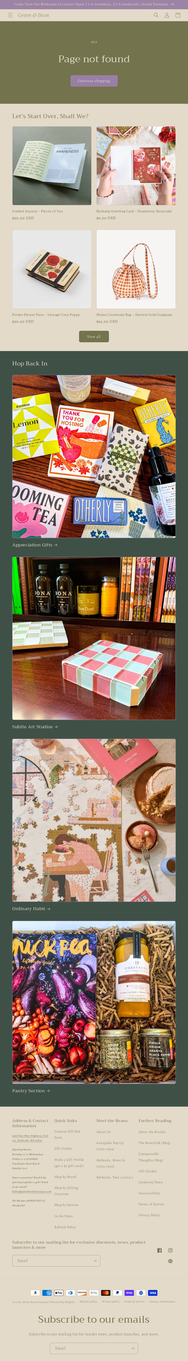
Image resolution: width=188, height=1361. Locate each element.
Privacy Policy (149, 1215)
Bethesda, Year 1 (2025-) (114, 1177)
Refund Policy (65, 1227)
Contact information (162, 1301)
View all (94, 336)
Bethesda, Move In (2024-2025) (110, 1163)
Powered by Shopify (62, 1302)
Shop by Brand (65, 1176)
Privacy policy (111, 1301)
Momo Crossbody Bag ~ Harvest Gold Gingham (134, 315)
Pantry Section (28, 1091)
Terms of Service (151, 1204)
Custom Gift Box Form (67, 1134)
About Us (103, 1132)
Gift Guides (63, 1148)
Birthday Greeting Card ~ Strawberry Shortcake (134, 211)
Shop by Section (66, 1205)
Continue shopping (94, 80)
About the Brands (152, 1132)
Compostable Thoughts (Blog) (151, 1157)
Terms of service (134, 1301)
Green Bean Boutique (36, 1302)
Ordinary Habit (28, 909)
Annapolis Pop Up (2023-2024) (110, 1146)
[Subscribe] (94, 1261)
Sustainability (149, 1193)
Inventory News (151, 1182)
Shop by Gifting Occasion (66, 1190)
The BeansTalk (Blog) (154, 1143)
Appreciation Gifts (32, 545)
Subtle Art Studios (32, 727)
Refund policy (88, 1301)
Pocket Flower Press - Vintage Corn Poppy (46, 315)
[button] (10, 15)
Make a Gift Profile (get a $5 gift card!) (69, 1162)
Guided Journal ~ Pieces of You (37, 211)
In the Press (63, 1216)
